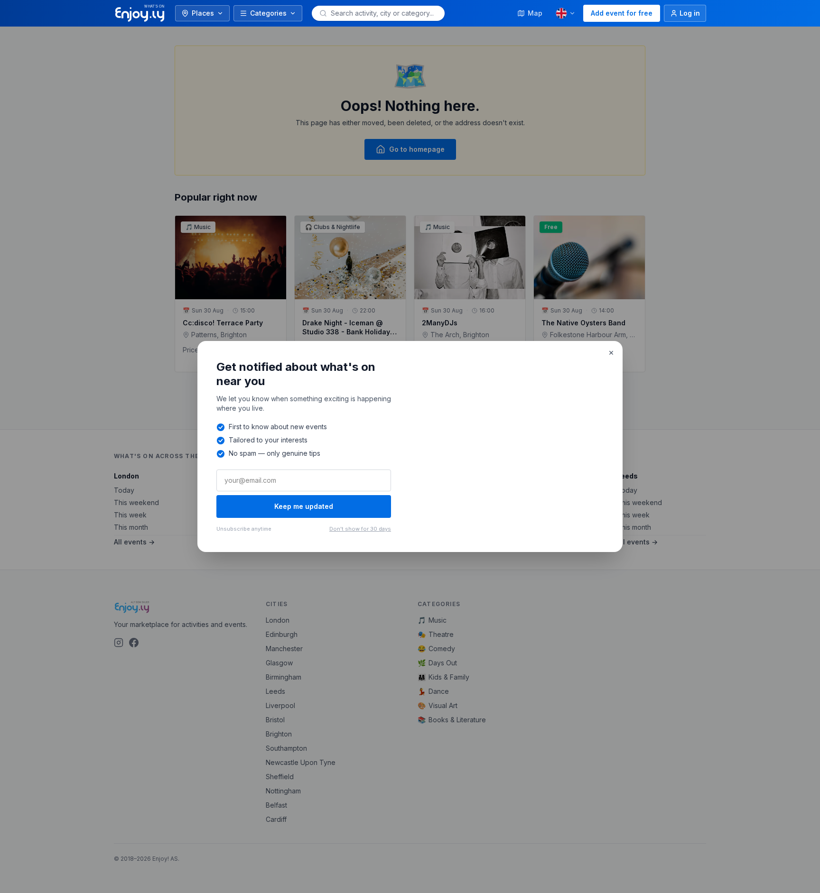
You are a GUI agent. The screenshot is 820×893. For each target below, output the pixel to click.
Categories (268, 13)
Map (535, 13)
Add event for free (621, 13)
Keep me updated (303, 506)
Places (203, 13)
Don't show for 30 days (360, 528)
